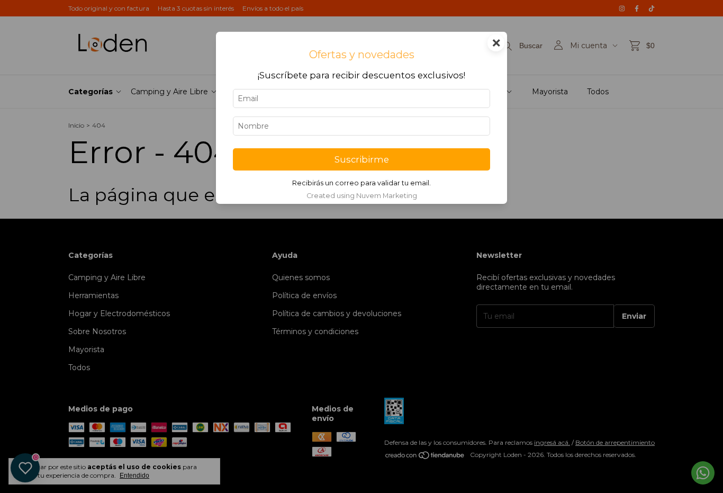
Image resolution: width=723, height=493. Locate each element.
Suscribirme (362, 159)
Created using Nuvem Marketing (361, 196)
